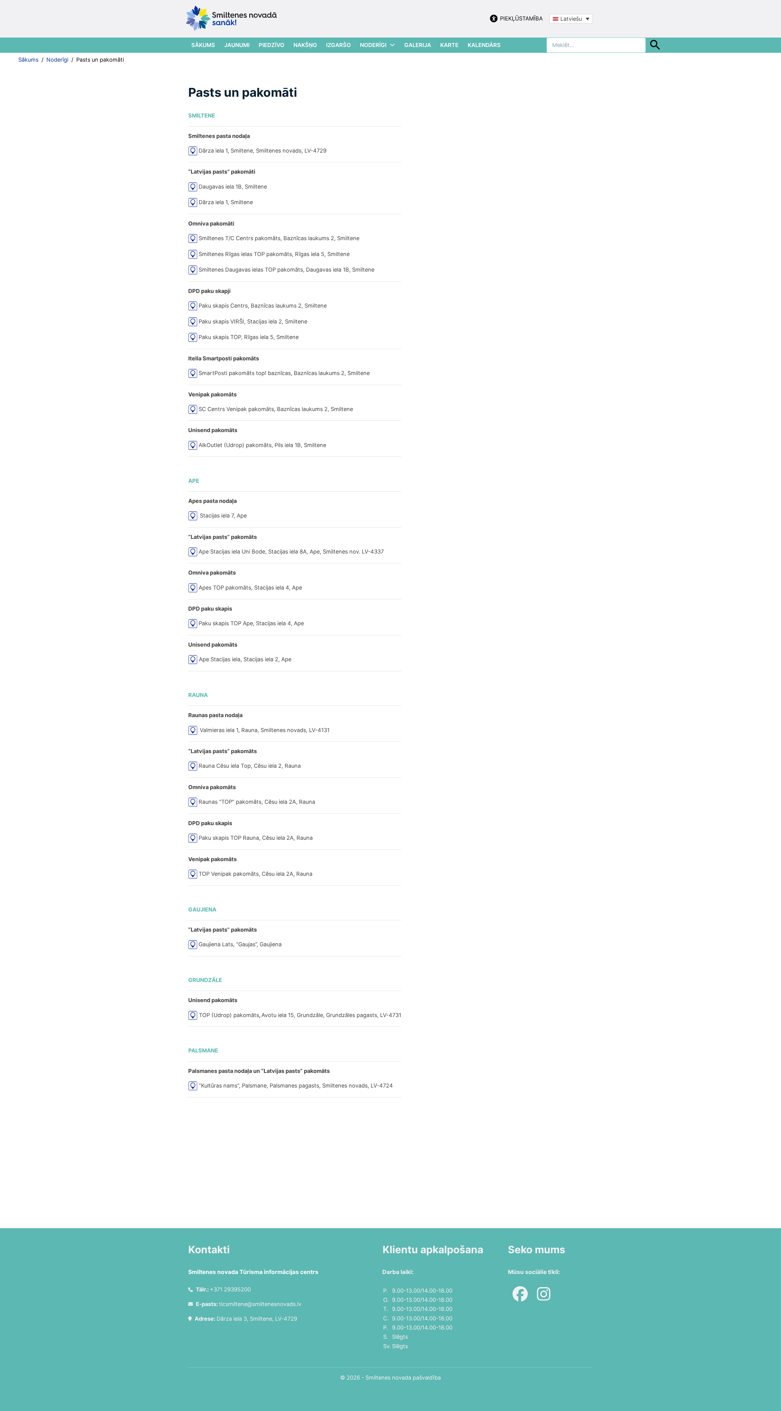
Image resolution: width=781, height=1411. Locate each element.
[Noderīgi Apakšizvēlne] (392, 45)
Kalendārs (484, 45)
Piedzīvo (271, 45)
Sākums (203, 45)
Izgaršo (338, 45)
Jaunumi (237, 45)
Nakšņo (305, 45)
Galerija (417, 45)
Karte (449, 45)
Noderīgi (373, 45)
